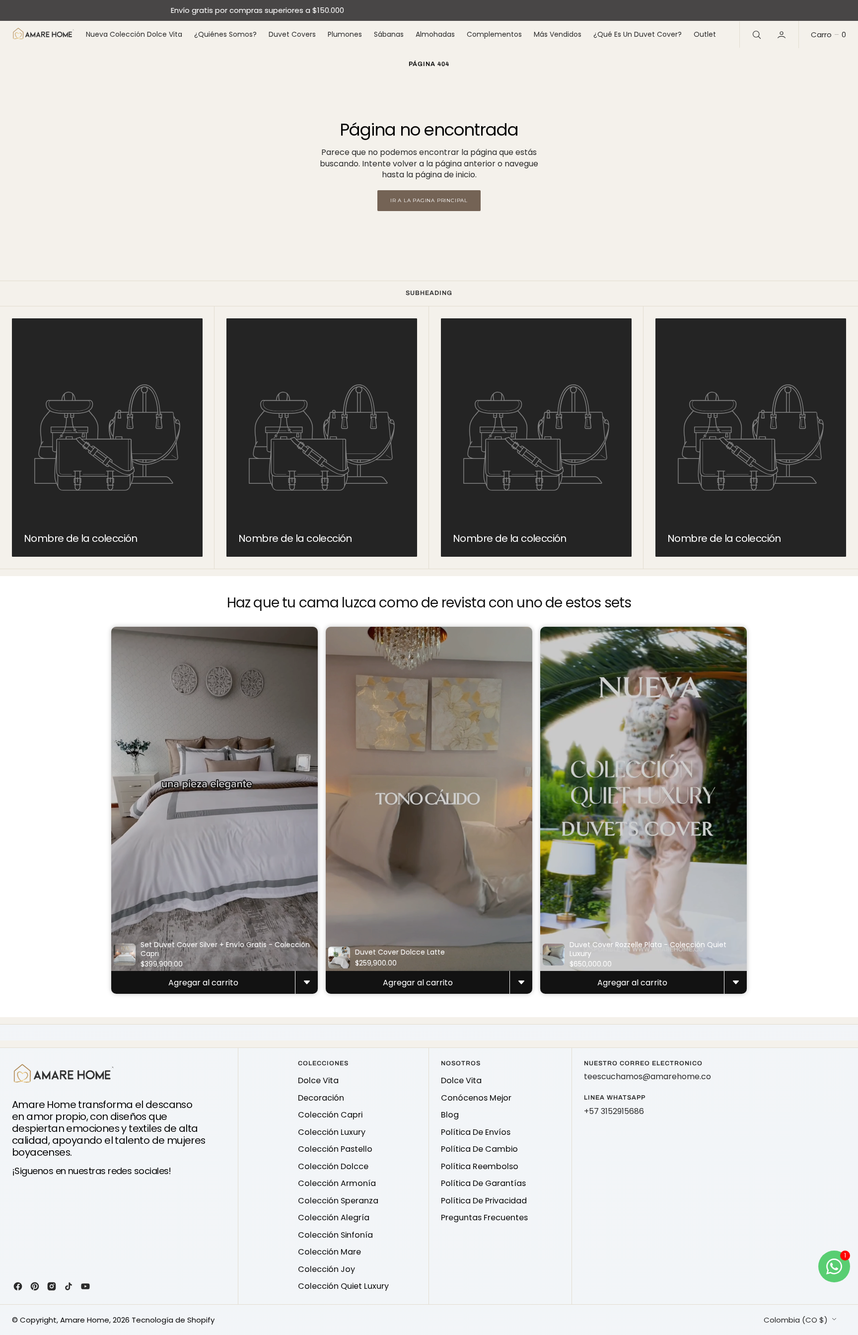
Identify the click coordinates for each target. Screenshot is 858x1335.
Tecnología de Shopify (173, 1320)
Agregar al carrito (203, 982)
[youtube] (85, 1286)
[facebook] (18, 1286)
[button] (782, 34)
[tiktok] (68, 1286)
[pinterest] (35, 1286)
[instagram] (52, 1286)
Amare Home (84, 1320)
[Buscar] (756, 34)
